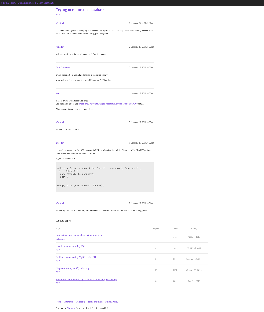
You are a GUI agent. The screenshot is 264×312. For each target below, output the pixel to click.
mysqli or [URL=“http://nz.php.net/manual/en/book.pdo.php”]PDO (108, 104)
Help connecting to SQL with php (72, 268)
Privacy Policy (111, 302)
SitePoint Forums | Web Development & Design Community (27, 3)
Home (58, 302)
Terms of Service (95, 302)
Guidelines (80, 302)
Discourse (71, 308)
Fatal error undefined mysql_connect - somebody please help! (86, 279)
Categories (68, 302)
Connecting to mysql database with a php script (79, 235)
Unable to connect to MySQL (70, 246)
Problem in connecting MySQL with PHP (76, 257)
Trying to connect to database (80, 9)
